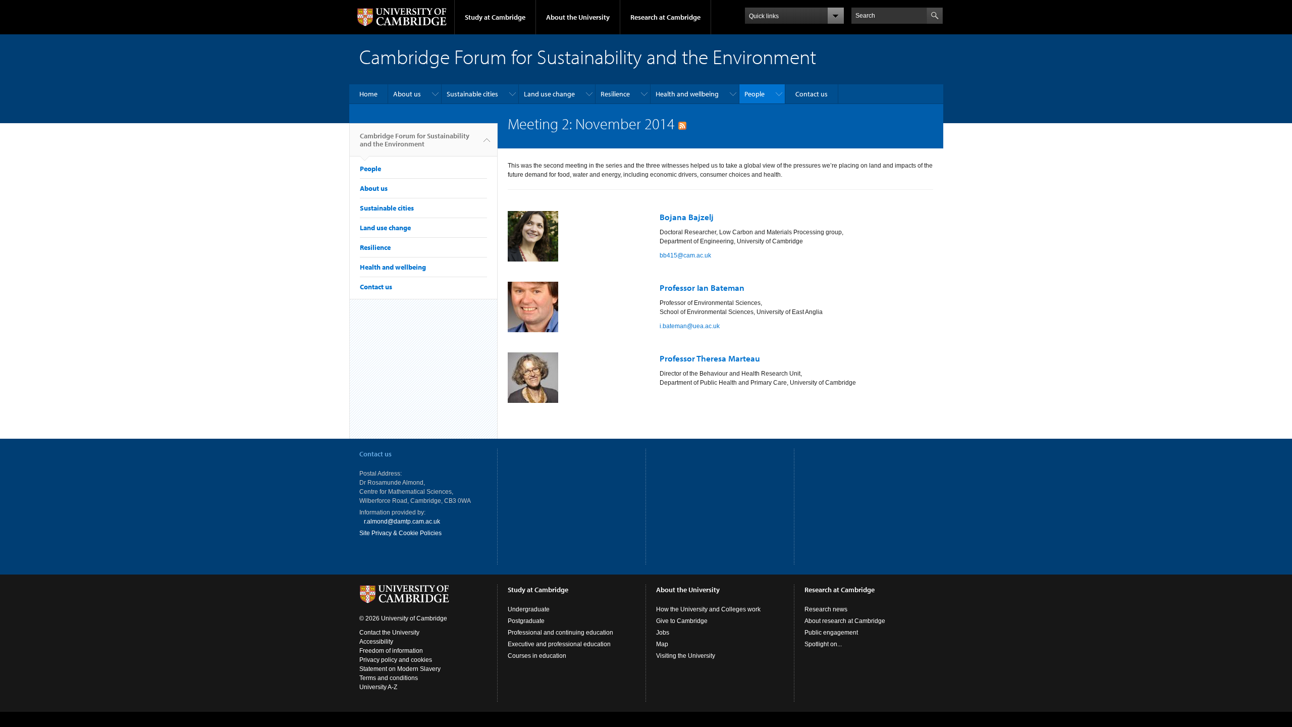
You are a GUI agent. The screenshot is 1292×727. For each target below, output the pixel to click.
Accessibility (376, 641)
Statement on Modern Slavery (400, 668)
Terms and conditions (388, 678)
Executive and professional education (559, 644)
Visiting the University (685, 655)
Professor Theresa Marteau (710, 358)
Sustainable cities (472, 93)
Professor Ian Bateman (702, 287)
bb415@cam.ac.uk (685, 255)
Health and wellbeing (687, 93)
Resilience (615, 93)
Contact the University (389, 632)
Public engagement (831, 632)
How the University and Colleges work (708, 609)
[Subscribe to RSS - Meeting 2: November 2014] (682, 123)
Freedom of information (391, 650)
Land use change (549, 93)
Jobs (662, 632)
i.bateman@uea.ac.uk (690, 326)
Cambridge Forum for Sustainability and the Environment (414, 139)
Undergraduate (529, 609)
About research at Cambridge (844, 621)
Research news (825, 609)
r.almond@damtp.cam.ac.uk (402, 521)
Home (368, 93)
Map (662, 644)
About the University (578, 17)
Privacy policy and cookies (395, 659)
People (754, 93)
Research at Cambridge (665, 17)
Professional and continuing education (560, 632)
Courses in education (537, 655)
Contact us (811, 93)
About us (407, 93)
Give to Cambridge (682, 621)
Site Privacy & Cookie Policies (400, 533)
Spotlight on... (823, 644)
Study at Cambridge (495, 17)
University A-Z (378, 687)
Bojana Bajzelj (687, 217)
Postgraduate (526, 621)
